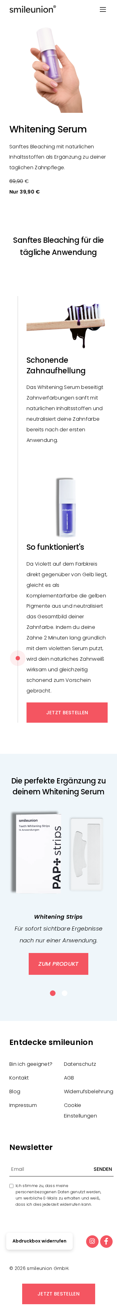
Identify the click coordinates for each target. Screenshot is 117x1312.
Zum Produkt (58, 964)
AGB (69, 1077)
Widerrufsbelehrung (89, 1091)
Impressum (23, 1105)
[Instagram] (92, 1241)
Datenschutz (80, 1064)
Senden (103, 1169)
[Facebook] (106, 1241)
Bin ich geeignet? (30, 1064)
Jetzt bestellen (58, 1293)
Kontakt (19, 1077)
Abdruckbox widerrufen (39, 1241)
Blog (14, 1091)
